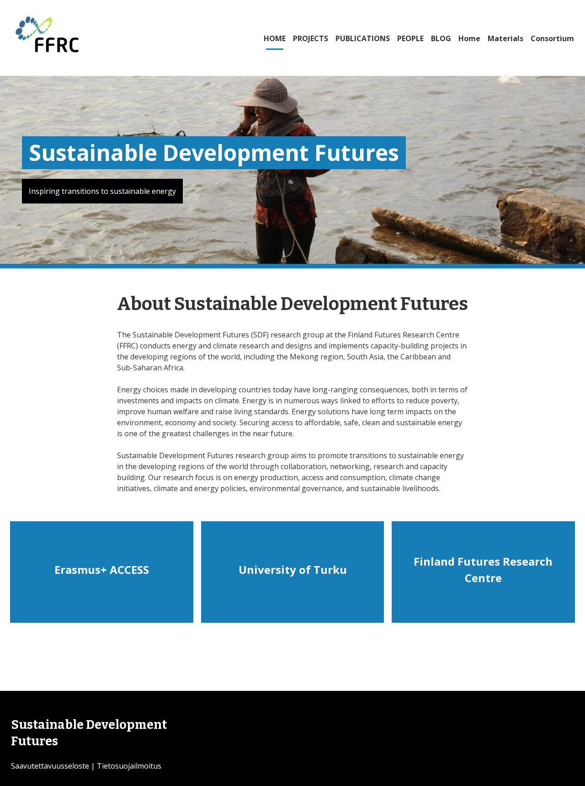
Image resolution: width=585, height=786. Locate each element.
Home (469, 38)
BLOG (441, 38)
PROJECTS (310, 38)
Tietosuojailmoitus (129, 766)
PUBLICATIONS (362, 38)
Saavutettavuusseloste (50, 766)
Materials (505, 38)
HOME (275, 38)
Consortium (552, 38)
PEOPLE (410, 38)
